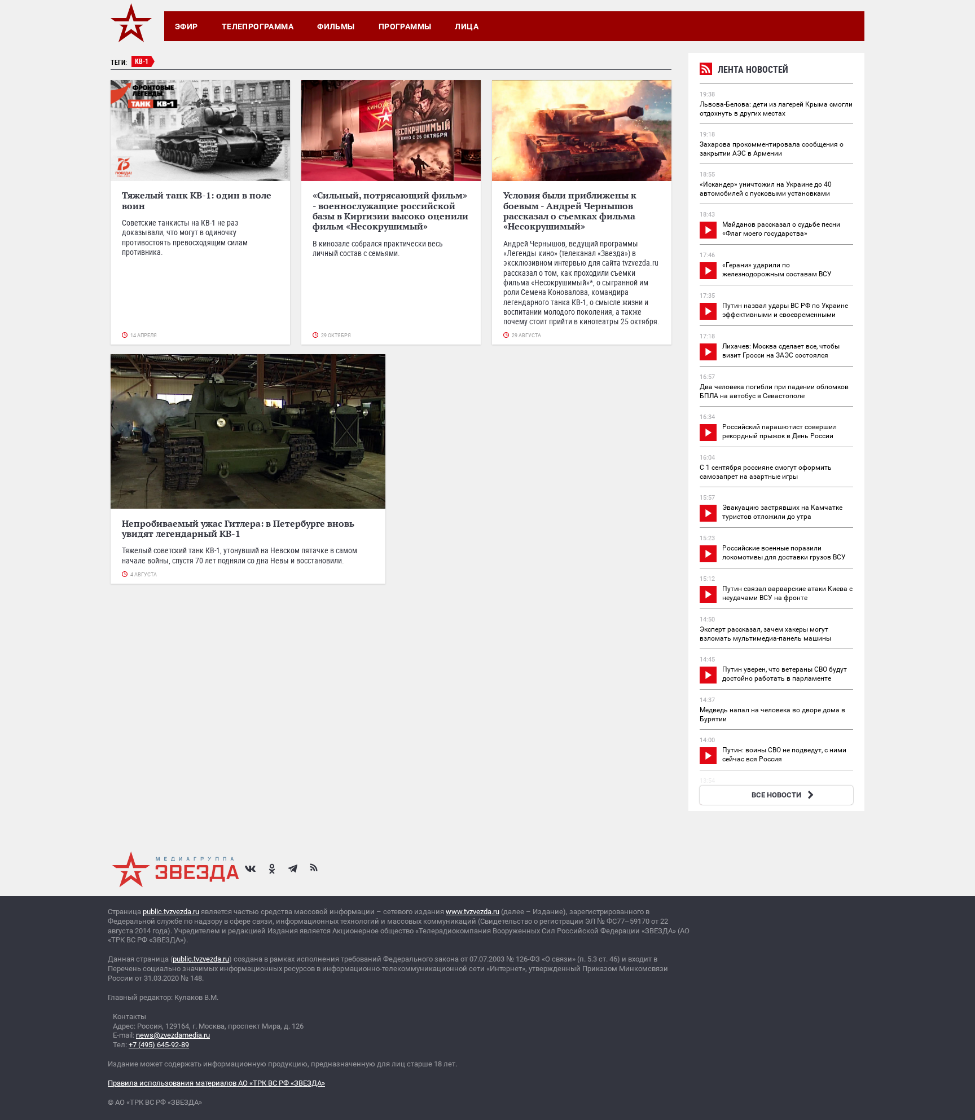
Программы (405, 26)
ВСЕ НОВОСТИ (776, 795)
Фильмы (336, 26)
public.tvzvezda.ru (171, 911)
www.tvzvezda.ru (472, 911)
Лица (466, 26)
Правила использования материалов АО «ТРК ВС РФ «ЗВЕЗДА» (216, 1083)
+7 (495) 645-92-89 (159, 1044)
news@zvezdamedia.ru (173, 1035)
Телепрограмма (257, 26)
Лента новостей (753, 69)
